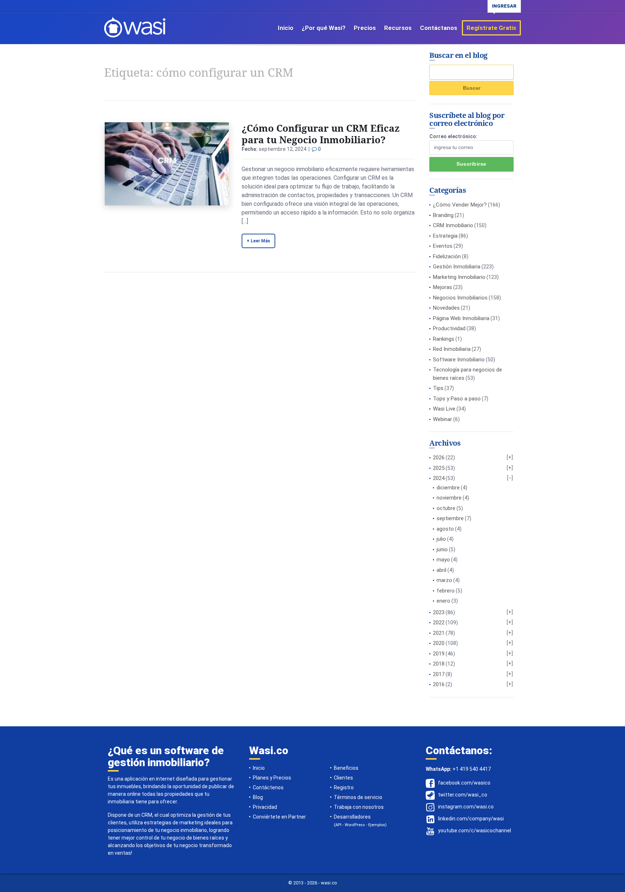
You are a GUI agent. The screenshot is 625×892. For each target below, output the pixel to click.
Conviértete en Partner (279, 817)
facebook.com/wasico (464, 783)
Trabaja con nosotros (359, 807)
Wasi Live (444, 408)
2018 (439, 663)
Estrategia (445, 236)
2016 (439, 684)
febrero (446, 590)
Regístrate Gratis (491, 27)
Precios (365, 27)
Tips (438, 388)
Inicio (285, 27)
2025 (439, 468)
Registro (344, 787)
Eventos (442, 246)
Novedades (446, 308)
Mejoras (442, 287)
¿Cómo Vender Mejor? (460, 204)
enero (443, 601)
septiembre (450, 518)
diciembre (448, 487)
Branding (443, 215)
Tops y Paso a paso (457, 398)
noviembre (449, 497)
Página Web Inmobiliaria (461, 318)
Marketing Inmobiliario (459, 277)
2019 (439, 653)
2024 (439, 478)
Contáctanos (438, 27)
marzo (444, 580)
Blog (258, 797)
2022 (439, 622)
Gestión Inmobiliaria (456, 266)
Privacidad (265, 807)
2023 (439, 612)
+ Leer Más (258, 240)
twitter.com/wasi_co (462, 795)
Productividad (449, 328)
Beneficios (346, 768)
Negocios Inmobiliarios (460, 297)
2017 (439, 674)
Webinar (442, 419)
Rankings (443, 339)
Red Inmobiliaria (452, 349)
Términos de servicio (358, 797)
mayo (443, 559)
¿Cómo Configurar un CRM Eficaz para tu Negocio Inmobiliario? (321, 134)
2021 (439, 633)
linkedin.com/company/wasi (471, 818)
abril (441, 570)
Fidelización (447, 256)
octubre (446, 508)
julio (441, 539)
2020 (439, 643)
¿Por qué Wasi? (323, 27)
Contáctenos (268, 787)
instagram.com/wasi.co (466, 807)
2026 (439, 457)
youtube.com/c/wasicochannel (474, 830)
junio (442, 549)
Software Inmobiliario (459, 359)
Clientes (343, 778)
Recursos (398, 27)
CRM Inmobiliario (453, 225)
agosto (445, 529)
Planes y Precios (272, 778)
